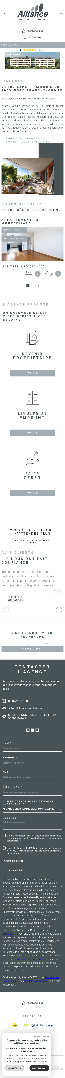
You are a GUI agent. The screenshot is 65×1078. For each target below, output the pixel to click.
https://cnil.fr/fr (10, 933)
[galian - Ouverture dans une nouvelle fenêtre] (37, 1025)
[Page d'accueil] (32, 12)
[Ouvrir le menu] (61, 12)
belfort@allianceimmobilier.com (26, 708)
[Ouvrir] (3, 12)
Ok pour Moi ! (39, 1068)
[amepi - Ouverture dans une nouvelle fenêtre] (49, 1025)
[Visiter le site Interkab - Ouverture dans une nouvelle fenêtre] (24, 1025)
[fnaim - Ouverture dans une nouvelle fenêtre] (14, 1025)
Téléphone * (12, 787)
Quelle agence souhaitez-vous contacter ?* (28, 802)
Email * (8, 772)
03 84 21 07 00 (18, 701)
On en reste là (39, 1036)
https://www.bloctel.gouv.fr (29, 959)
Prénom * (10, 757)
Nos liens (58, 1069)
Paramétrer (14, 1068)
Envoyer (16, 870)
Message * (11, 818)
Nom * (7, 743)
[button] (27, 57)
